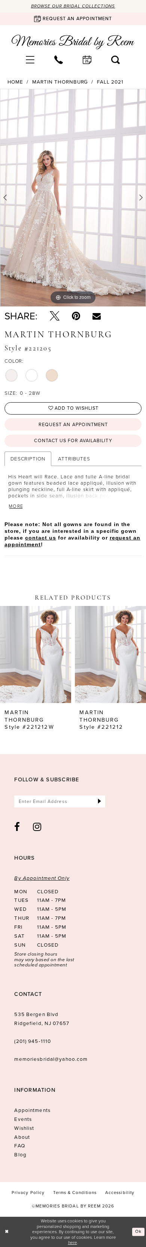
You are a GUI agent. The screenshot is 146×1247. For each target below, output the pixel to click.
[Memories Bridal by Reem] (73, 42)
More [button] (16, 506)
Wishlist (24, 1128)
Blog (20, 1154)
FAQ (19, 1145)
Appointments (32, 1110)
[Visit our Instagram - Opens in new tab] (37, 827)
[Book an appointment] (87, 59)
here (72, 1242)
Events (23, 1119)
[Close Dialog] (6, 1231)
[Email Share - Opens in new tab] (96, 316)
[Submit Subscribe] (99, 801)
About (22, 1137)
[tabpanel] (73, 197)
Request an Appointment (73, 424)
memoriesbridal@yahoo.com (51, 1059)
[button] (30, 59)
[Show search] (115, 59)
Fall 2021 (110, 82)
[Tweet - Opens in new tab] (55, 316)
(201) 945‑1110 (32, 1041)
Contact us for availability (73, 440)
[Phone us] (59, 59)
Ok (138, 1231)
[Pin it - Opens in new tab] (76, 316)
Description (27, 458)
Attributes (74, 458)
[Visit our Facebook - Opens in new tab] (17, 827)
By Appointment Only (41, 878)
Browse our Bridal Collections (73, 6)
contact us (40, 538)
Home (15, 82)
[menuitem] (30, 59)
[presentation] (35, 654)
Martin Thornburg (60, 82)
